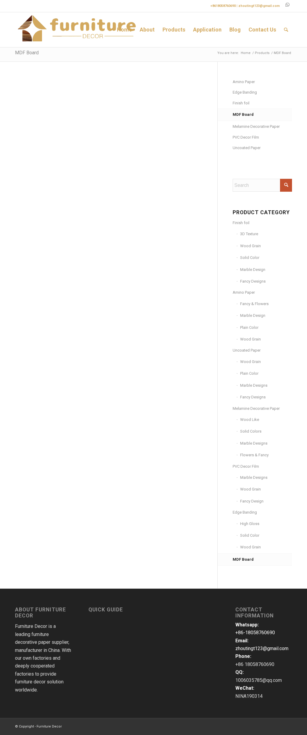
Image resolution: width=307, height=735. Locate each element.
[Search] (286, 29)
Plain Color (249, 327)
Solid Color (249, 257)
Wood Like (249, 419)
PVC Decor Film (246, 137)
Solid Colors (250, 431)
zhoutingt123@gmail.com (259, 6)
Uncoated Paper (247, 148)
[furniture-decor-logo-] (78, 29)
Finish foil (241, 103)
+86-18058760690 (255, 632)
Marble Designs (253, 385)
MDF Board (27, 53)
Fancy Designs (253, 281)
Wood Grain (250, 246)
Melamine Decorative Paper (256, 126)
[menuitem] (124, 29)
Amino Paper (244, 82)
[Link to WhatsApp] (287, 4)
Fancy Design (252, 501)
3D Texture (249, 234)
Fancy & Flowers (254, 304)
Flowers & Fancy (254, 455)
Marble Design (252, 269)
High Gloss (249, 523)
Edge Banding (245, 92)
